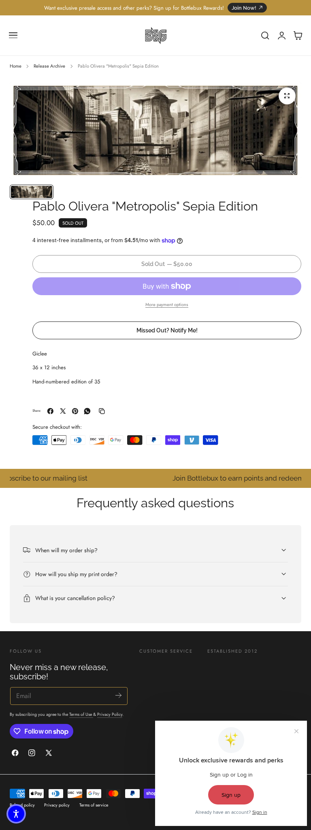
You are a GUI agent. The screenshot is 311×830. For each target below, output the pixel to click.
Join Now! (244, 8)
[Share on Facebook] (50, 411)
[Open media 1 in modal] (287, 95)
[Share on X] (63, 411)
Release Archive (49, 66)
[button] (13, 35)
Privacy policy (57, 805)
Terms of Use (81, 714)
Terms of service (93, 805)
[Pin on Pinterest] (75, 411)
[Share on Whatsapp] (87, 411)
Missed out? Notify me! (167, 330)
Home (15, 66)
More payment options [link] (166, 304)
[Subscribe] (118, 695)
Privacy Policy (109, 714)
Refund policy (22, 805)
